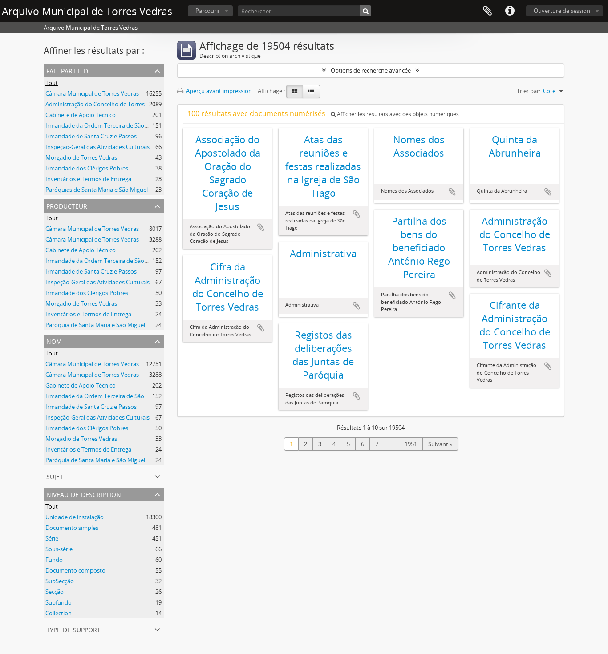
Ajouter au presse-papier (260, 227)
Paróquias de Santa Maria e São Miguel (96, 190)
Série (51, 538)
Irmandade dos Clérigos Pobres (86, 168)
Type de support (73, 629)
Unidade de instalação (74, 517)
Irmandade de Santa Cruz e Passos (91, 136)
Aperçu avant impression (218, 91)
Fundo (54, 560)
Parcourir (207, 11)
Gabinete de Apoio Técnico (80, 115)
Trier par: (528, 91)
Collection (58, 613)
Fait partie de (69, 70)
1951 (411, 444)
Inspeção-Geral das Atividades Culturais (97, 147)
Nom (54, 341)
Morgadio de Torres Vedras (81, 157)
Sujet (54, 476)
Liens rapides (510, 11)
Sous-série (59, 549)
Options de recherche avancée (371, 70)
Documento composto (75, 570)
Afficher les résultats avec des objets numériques (397, 114)
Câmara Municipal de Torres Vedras (92, 93)
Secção (54, 592)
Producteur (66, 205)
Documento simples (71, 528)
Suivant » (440, 444)
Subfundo (58, 602)
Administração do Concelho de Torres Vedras (104, 104)
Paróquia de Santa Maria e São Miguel (95, 325)
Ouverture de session (562, 11)
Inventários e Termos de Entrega (88, 179)
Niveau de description (83, 494)
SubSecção (59, 581)
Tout (51, 83)
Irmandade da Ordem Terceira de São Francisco (107, 125)
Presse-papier (487, 11)
